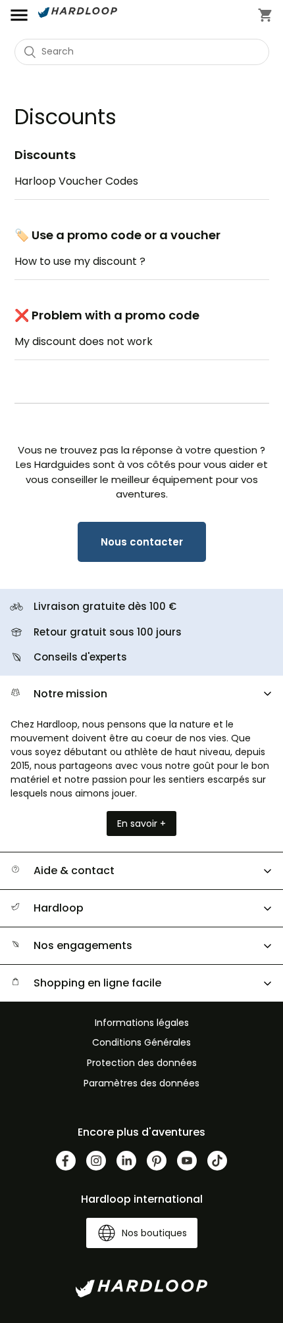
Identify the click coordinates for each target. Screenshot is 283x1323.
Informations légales (142, 1022)
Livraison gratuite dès (105, 606)
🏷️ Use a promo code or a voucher (117, 235)
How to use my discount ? (79, 261)
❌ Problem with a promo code (106, 315)
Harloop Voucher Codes (76, 181)
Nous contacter (142, 542)
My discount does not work (83, 341)
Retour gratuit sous (108, 632)
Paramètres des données (141, 1083)
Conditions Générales (141, 1042)
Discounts (45, 155)
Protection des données (142, 1062)
